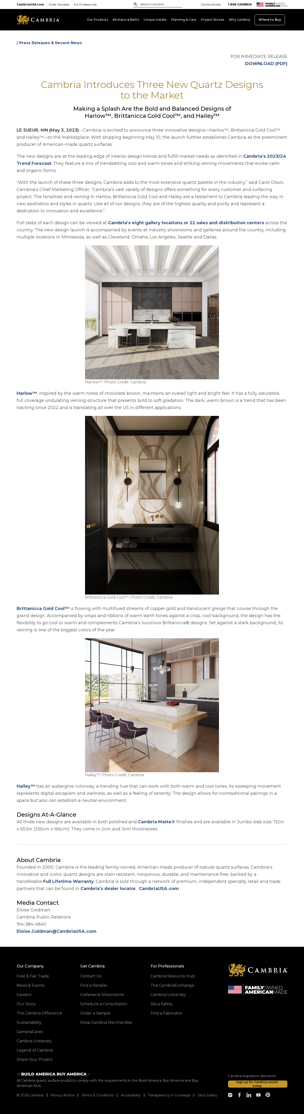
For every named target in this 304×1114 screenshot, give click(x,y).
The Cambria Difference (39, 1013)
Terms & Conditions (98, 1095)
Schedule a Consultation (103, 1004)
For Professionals (85, 4)
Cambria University (34, 1041)
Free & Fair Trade (33, 976)
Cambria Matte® (156, 821)
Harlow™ (27, 393)
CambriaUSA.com (30, 4)
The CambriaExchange (172, 985)
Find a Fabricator (166, 1013)
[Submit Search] (135, 4)
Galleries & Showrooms (102, 994)
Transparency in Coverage (169, 1095)
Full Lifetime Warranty (68, 881)
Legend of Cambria (35, 1050)
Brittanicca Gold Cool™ (43, 608)
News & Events (31, 985)
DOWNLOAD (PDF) (266, 63)
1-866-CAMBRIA (240, 4)
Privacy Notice (62, 1095)
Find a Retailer (94, 985)
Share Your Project (35, 1059)
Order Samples (59, 4)
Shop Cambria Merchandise (106, 1022)
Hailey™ (26, 786)
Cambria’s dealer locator (108, 888)
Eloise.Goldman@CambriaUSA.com (56, 931)
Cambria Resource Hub (173, 976)
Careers (24, 994)
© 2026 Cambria (30, 1095)
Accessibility (131, 1095)
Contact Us (90, 976)
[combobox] (155, 4)
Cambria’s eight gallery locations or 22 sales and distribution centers (186, 222)
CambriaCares (211, 4)
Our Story (26, 1004)
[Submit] (135, 4)
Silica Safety (162, 1004)
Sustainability (29, 1022)
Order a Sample (95, 1013)
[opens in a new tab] (230, 1095)
